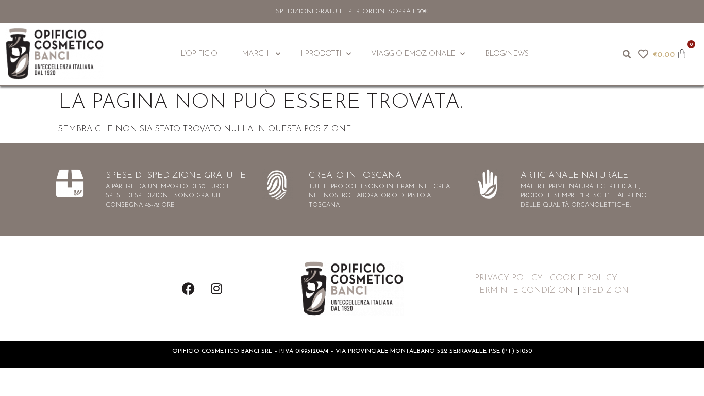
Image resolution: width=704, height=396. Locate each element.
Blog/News (506, 54)
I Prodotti (320, 54)
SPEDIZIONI (606, 291)
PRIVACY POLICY (509, 278)
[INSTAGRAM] (216, 289)
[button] (626, 54)
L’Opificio (198, 54)
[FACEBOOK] (188, 289)
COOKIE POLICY (583, 278)
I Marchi (254, 54)
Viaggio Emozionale (413, 54)
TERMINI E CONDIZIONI (525, 291)
